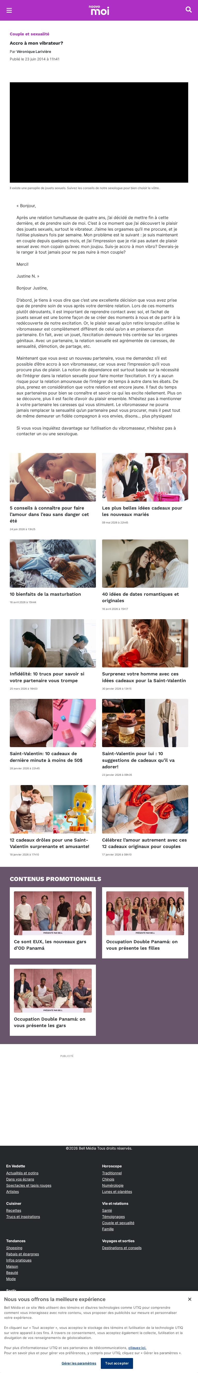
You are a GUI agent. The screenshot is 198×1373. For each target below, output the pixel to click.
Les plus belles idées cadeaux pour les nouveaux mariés (142, 511)
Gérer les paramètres (79, 1363)
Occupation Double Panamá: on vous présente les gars (49, 1022)
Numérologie (112, 1185)
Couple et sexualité (29, 33)
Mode (11, 1279)
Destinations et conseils (122, 1248)
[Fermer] (189, 1299)
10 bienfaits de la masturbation (45, 594)
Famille (108, 1229)
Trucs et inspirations (23, 1216)
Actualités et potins (22, 1173)
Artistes (12, 1191)
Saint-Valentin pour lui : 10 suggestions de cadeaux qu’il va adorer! (138, 760)
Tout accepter (117, 1363)
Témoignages (113, 1216)
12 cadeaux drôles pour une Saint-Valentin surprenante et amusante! (49, 843)
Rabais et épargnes (22, 1254)
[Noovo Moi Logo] (99, 10)
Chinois (108, 1179)
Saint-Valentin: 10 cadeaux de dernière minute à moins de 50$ (46, 757)
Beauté (12, 1272)
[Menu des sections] (9, 10)
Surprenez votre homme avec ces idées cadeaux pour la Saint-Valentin (144, 677)
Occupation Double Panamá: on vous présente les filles (142, 945)
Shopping (14, 1248)
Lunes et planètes (117, 1191)
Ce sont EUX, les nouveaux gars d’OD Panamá (50, 945)
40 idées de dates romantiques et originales (140, 597)
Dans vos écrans (20, 1179)
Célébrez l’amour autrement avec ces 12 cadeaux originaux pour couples (144, 843)
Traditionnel (112, 1173)
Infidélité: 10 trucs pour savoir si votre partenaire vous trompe (47, 677)
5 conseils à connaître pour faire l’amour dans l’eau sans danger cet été (49, 514)
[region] (99, 1332)
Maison (12, 1266)
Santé (107, 1210)
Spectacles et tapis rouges (28, 1185)
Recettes (13, 1210)
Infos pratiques (18, 1260)
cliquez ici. (137, 1348)
